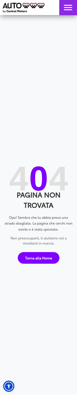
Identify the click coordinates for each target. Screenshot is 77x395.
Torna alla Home (38, 257)
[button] (8, 386)
